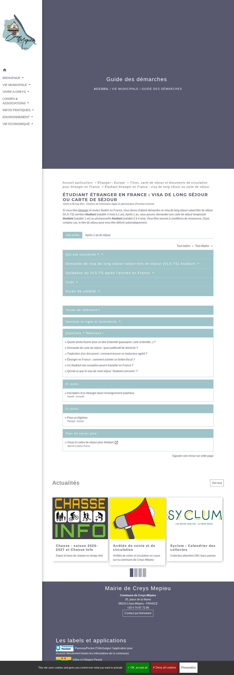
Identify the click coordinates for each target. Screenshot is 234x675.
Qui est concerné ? (83, 254)
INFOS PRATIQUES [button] (17, 110)
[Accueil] (21, 33)
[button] (21, 70)
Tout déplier (204, 245)
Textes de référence (81, 310)
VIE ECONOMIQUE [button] (17, 124)
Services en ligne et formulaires (91, 321)
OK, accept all (138, 667)
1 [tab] (131, 572)
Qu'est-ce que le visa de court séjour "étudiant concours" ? (102, 371)
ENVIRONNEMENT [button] (16, 117)
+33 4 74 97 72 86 (138, 607)
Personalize (188, 667)
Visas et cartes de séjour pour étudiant (92, 442)
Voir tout (217, 482)
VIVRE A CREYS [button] (15, 91)
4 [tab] (144, 572)
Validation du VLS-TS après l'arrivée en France (108, 273)
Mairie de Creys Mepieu (138, 588)
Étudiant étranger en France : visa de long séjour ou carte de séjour (157, 186)
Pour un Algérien (77, 417)
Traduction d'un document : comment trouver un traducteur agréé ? (107, 353)
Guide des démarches (162, 88)
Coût (70, 282)
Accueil (101, 88)
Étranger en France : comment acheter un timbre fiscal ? (101, 359)
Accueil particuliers (78, 182)
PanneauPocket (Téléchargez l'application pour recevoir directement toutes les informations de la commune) (94, 651)
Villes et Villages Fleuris (87, 659)
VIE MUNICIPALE (125, 88)
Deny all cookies (165, 667)
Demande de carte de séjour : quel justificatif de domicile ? (102, 347)
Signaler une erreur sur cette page (192, 455)
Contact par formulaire (138, 613)
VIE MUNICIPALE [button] (15, 85)
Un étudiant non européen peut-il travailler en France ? (100, 365)
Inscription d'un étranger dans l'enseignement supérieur (100, 393)
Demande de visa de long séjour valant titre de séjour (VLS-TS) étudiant (130, 263)
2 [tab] (136, 572)
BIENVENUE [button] (12, 78)
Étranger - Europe (112, 182)
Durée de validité (81, 291)
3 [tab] (140, 572)
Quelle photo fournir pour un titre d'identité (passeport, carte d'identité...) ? (111, 342)
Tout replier (185, 245)
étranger (83, 210)
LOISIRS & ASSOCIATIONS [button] (14, 101)
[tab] (72, 235)
